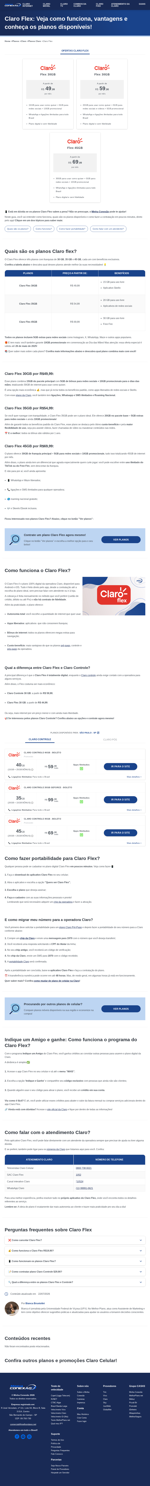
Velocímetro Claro (58, 1413)
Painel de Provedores (60, 1469)
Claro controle (88, 675)
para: (84, 733)
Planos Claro (34, 41)
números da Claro (56, 1149)
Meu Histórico (83, 1414)
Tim (104, 1392)
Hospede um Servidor (60, 1473)
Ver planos (121, 539)
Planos (15, 41)
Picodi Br (133, 1403)
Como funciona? (44, 229)
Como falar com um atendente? (108, 229)
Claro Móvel (46, 5)
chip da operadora (63, 902)
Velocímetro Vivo (58, 1410)
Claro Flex (47, 41)
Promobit (133, 1406)
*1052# (79, 1181)
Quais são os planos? (17, 229)
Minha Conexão (100, 211)
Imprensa (81, 1403)
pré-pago (65, 645)
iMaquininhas (134, 1413)
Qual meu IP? (57, 1424)
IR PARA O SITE (120, 766)
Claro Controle (40, 739)
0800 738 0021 (84, 1168)
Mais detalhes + (134, 777)
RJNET (54, 1399)
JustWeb (107, 1406)
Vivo (105, 1396)
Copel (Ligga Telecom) (60, 1396)
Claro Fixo (99, 5)
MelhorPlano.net (136, 1396)
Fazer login (81, 1421)
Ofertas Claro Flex (75, 50)
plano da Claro (23, 395)
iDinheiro (133, 1410)
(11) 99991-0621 (84, 1188)
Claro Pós (110, 739)
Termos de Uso (57, 1440)
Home (7, 41)
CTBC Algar (56, 1403)
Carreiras (81, 1399)
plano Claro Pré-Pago (70, 927)
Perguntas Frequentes (60, 1450)
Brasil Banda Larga (59, 1406)
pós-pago (12, 649)
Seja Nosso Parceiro (59, 1466)
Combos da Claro (80, 5)
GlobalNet (107, 1410)
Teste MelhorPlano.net (60, 1420)
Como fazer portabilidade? (72, 229)
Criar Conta (82, 1418)
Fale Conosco (57, 1454)
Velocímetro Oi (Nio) (59, 1417)
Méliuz (132, 1399)
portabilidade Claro (19, 961)
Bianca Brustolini (35, 1303)
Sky (104, 1403)
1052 (78, 1175)
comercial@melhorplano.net (23, 1424)
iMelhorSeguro (135, 1417)
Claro (23, 41)
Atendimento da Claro (120, 5)
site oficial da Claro (57, 1109)
